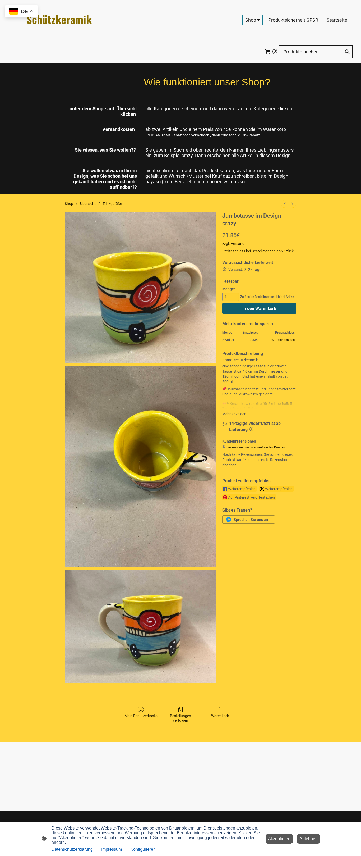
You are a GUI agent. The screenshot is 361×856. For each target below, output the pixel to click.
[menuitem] (285, 204)
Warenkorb (220, 716)
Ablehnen (308, 838)
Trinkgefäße (112, 204)
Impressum (111, 849)
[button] (248, 519)
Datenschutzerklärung (72, 849)
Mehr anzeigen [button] (234, 414)
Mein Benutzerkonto (141, 716)
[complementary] (21, 11)
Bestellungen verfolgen (180, 718)
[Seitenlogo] (63, 32)
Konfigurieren (143, 849)
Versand (237, 244)
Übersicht (88, 204)
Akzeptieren (279, 838)
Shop (69, 204)
